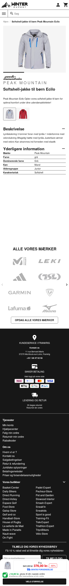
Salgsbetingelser (12, 460)
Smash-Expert (44, 503)
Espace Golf (10, 503)
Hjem (6, 21)
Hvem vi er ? (10, 452)
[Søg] (12, 13)
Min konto (8, 425)
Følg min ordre (11, 433)
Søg (16, 13)
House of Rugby (12, 522)
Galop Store (9, 510)
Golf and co (9, 514)
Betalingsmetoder (13, 471)
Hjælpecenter (10, 429)
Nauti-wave (9, 533)
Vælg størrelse (34, 581)
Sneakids (41, 510)
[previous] (2, 284)
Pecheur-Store (44, 491)
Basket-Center (11, 487)
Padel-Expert (43, 487)
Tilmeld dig (54, 558)
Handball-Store (11, 518)
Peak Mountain (25, 82)
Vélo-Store (42, 533)
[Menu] (4, 13)
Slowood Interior (45, 499)
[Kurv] (65, 4)
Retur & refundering (14, 463)
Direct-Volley (10, 499)
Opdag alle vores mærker (34, 320)
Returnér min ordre (13, 436)
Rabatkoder (9, 440)
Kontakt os (34, 347)
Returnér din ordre (34, 407)
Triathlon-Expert (45, 526)
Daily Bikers (9, 491)
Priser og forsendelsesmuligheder (22, 475)
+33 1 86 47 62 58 (35, 358)
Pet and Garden (45, 495)
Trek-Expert (42, 522)
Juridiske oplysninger (15, 467)
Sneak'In (41, 507)
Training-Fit (42, 518)
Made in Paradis (12, 530)
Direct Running (11, 495)
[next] (67, 284)
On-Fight (8, 537)
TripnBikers (42, 530)
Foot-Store (9, 507)
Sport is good (43, 514)
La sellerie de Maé (13, 526)
